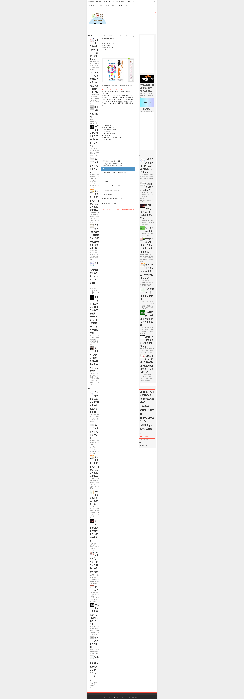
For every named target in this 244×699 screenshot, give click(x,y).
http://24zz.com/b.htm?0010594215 (112, 89)
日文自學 (91, 1)
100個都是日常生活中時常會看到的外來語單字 (146, 319)
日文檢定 (136, 697)
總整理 (105, 1)
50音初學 (98, 1)
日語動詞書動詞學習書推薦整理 (110, 177)
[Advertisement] (132, 23)
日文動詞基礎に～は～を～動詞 (110, 203)
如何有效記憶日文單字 (143, 436)
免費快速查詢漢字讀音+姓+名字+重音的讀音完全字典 (94, 82)
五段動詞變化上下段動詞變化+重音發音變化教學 (113, 198)
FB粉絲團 (100, 5)
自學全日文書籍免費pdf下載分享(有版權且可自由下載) (94, 49)
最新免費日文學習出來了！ (113, 12)
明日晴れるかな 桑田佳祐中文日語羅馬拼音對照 (94, 531)
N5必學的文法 (146, 406)
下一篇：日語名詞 (106, 209)
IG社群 (127, 5)
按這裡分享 (106, 161)
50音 (129, 697)
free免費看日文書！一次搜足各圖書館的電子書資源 (94, 562)
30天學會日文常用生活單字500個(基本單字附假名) (94, 136)
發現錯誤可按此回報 (147, 152)
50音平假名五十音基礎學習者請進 (94, 498)
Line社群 (113, 5)
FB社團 (107, 5)
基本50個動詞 (106, 181)
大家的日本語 (91, 5)
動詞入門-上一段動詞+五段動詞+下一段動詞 (112, 185)
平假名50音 (131, 1)
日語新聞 (111, 1)
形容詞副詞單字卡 (121, 1)
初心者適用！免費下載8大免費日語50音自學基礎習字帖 (94, 200)
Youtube (120, 5)
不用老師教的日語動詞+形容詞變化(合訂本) (112, 190)
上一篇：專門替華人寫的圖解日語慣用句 (125, 209)
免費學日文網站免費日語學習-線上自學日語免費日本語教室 (115, 172)
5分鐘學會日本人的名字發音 (94, 165)
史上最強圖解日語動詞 (108, 194)
